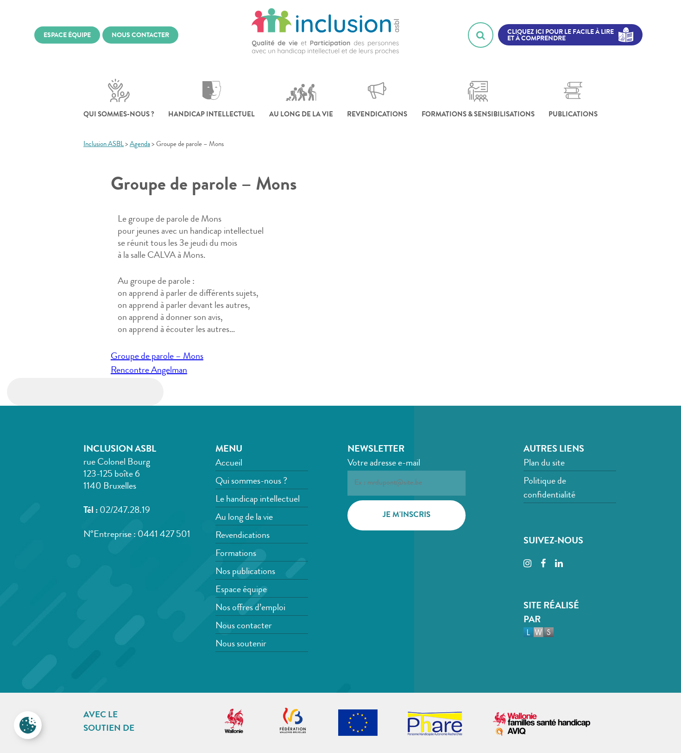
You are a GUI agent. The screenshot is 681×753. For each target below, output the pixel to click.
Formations (235, 554)
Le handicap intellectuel (257, 499)
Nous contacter (243, 626)
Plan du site (544, 463)
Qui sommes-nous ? (118, 115)
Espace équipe (241, 590)
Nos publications (245, 572)
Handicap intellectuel (211, 115)
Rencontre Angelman (149, 371)
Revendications (377, 115)
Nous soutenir (240, 644)
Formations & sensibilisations (478, 115)
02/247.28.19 (125, 511)
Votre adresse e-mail (383, 463)
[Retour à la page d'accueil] (325, 35)
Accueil (228, 463)
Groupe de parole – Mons (157, 357)
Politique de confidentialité (549, 488)
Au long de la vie (301, 115)
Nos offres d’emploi (250, 608)
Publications (573, 115)
